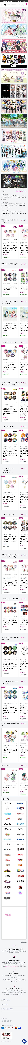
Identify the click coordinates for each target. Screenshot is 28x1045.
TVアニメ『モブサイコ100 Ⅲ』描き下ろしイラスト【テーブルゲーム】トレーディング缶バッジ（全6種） (10, 665)
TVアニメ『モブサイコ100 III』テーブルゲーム (10, 660)
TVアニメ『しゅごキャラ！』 (9, 362)
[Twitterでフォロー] (5, 1021)
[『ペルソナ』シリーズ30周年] (14, 151)
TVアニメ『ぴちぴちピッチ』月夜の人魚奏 (10, 704)
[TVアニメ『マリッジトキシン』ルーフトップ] (14, 121)
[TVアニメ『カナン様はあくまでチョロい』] (14, 16)
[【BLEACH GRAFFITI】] (14, 61)
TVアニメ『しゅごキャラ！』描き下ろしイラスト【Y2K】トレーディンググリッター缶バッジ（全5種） (10, 367)
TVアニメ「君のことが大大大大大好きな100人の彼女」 (10, 577)
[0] (25, 5)
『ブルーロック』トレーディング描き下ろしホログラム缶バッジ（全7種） (10, 750)
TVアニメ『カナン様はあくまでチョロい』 (10, 243)
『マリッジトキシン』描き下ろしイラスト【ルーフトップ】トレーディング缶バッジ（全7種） (10, 328)
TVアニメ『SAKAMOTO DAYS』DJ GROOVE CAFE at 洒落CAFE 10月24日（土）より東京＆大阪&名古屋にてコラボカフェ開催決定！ (13, 205)
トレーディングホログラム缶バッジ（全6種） (10, 288)
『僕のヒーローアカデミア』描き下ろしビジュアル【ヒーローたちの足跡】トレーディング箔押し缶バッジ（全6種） (10, 412)
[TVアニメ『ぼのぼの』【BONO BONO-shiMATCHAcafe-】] (14, 76)
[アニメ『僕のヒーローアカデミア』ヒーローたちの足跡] (14, 106)
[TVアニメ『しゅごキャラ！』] (14, 46)
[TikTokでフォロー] (11, 1021)
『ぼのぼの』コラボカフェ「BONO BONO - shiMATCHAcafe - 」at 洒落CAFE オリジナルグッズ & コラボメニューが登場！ (13, 213)
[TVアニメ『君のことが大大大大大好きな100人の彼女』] (14, 136)
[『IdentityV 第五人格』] (14, 91)
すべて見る (24, 220)
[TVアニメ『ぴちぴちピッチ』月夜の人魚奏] (14, 166)
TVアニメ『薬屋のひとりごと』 (9, 286)
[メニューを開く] (2, 4)
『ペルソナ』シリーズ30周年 (9, 618)
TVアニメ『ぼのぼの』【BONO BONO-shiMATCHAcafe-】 (9, 493)
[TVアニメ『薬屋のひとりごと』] (14, 31)
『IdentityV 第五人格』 (8, 534)
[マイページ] (22, 4)
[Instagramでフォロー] (8, 1021)
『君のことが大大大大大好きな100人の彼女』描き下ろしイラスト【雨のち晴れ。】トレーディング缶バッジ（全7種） (10, 584)
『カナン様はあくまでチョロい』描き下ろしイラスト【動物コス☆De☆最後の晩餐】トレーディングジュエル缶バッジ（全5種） (10, 249)
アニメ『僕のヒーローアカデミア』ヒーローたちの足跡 (9, 405)
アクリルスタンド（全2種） (10, 787)
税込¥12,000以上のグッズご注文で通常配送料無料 (14, 1)
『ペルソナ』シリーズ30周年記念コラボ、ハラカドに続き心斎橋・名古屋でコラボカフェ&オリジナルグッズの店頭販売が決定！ (13, 197)
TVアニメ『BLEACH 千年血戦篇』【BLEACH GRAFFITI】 (9, 447)
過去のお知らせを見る (21, 191)
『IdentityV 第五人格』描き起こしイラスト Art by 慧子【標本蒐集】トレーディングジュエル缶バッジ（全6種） (10, 539)
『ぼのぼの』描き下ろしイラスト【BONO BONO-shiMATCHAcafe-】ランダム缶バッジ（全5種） (10, 498)
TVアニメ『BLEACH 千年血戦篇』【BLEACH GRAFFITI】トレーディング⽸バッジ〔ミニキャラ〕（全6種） (10, 453)
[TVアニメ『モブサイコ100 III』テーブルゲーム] (14, 181)
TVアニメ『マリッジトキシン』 (9, 323)
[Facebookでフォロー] (2, 1021)
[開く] (19, 4)
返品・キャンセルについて (11, 966)
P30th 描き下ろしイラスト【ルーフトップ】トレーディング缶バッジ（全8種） (10, 622)
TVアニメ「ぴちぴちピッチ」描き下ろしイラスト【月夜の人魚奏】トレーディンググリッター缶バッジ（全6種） (10, 710)
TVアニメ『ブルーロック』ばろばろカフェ (10, 746)
